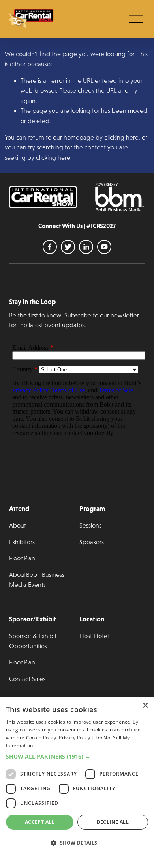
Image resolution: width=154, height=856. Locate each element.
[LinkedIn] (86, 247)
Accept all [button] (39, 822)
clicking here (121, 137)
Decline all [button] (113, 822)
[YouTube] (104, 247)
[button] (77, 756)
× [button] (145, 706)
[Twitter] (68, 247)
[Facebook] (50, 247)
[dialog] (77, 776)
